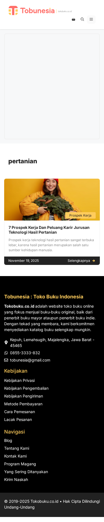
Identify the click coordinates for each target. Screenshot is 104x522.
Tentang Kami (16, 448)
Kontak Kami (15, 456)
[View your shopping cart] (73, 19)
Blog (8, 440)
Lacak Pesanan (18, 419)
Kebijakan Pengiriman (23, 396)
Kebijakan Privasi (19, 380)
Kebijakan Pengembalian (26, 388)
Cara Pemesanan (19, 411)
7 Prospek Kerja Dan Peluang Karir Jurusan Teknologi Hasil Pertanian (49, 229)
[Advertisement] (52, 86)
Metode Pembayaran (23, 403)
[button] (82, 19)
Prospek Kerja (80, 215)
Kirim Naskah (16, 479)
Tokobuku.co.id (45, 501)
